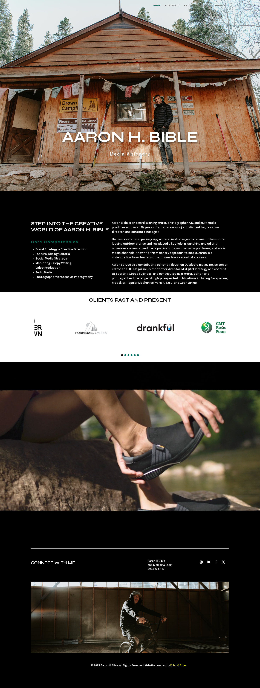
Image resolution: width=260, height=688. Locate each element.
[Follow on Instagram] (201, 562)
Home (157, 5)
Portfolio (172, 5)
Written (203, 5)
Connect (219, 5)
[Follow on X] (223, 562)
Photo (188, 5)
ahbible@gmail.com (160, 565)
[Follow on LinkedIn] (209, 562)
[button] (223, 327)
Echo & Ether (178, 665)
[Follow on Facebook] (216, 562)
